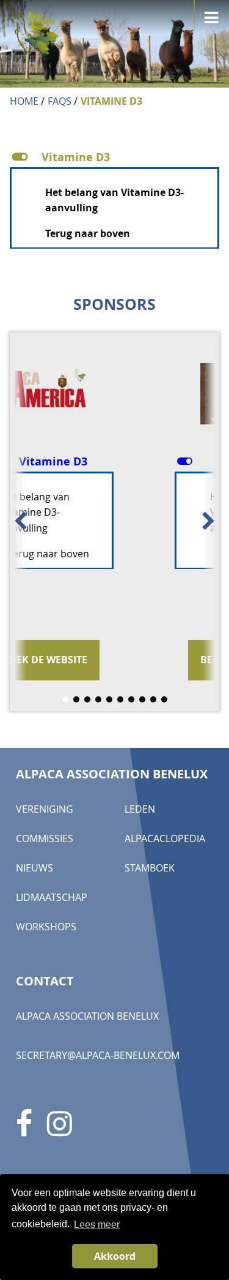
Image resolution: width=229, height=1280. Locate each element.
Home (24, 101)
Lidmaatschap (51, 897)
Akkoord (115, 1256)
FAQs (59, 101)
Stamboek (150, 868)
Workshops (46, 926)
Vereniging (44, 809)
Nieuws (34, 868)
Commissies (44, 838)
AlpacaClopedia (165, 838)
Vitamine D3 (111, 101)
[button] (114, 157)
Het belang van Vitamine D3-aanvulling (121, 512)
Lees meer (97, 1224)
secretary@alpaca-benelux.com (98, 1055)
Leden (140, 809)
